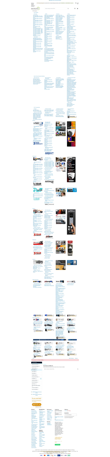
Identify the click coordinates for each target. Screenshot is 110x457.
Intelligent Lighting (59, 347)
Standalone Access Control (37, 113)
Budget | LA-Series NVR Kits (38, 175)
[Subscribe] (78, 415)
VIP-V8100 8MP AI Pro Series (37, 20)
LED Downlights (47, 345)
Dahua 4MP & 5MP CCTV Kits (72, 42)
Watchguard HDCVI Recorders (38, 48)
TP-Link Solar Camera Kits (37, 197)
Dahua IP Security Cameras (71, 15)
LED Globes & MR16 (70, 346)
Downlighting (58, 84)
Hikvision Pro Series (59, 27)
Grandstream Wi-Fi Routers (71, 79)
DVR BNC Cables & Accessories (48, 112)
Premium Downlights (59, 87)
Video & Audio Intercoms (33, 429)
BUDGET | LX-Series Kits (38, 132)
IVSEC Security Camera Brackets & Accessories (48, 45)
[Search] (68, 8)
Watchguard (36, 36)
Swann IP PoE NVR (70, 66)
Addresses (49, 414)
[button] (55, 11)
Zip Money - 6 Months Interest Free (41, 422)
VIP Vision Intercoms (36, 79)
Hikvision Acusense (59, 19)
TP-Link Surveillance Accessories (47, 59)
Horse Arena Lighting (36, 349)
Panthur (69, 453)
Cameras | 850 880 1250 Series (49, 128)
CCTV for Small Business (41, 436)
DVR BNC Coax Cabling (49, 321)
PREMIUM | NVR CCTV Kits (37, 162)
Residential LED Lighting (60, 78)
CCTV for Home (42, 434)
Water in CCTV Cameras (41, 446)
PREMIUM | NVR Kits (37, 214)
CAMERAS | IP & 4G (48, 192)
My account (49, 413)
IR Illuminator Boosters (60, 111)
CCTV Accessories (37, 107)
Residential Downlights (59, 85)
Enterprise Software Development (49, 424)
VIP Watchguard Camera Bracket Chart (42, 427)
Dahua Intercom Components (49, 232)
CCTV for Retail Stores (42, 438)
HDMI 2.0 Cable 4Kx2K (37, 115)
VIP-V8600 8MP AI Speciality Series (34, 427)
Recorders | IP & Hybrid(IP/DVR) (47, 122)
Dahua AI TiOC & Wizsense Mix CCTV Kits (71, 51)
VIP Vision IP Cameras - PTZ (37, 33)
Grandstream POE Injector (71, 84)
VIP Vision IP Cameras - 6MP (37, 30)
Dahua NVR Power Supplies (71, 40)
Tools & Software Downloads (48, 178)
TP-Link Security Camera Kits (49, 52)
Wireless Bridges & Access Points (49, 200)
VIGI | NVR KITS (36, 192)
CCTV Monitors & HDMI (60, 329)
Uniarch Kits (58, 38)
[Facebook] (64, 410)
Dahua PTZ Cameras (70, 24)
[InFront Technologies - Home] (35, 8)
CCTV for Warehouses (41, 440)
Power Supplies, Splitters (48, 323)
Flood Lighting (58, 81)
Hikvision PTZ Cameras (59, 21)
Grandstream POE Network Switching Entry (71, 88)
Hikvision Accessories (59, 32)
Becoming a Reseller (41, 417)
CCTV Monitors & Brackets (37, 119)
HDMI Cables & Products (37, 114)
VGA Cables (35, 118)
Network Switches (70, 105)
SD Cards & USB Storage (37, 110)
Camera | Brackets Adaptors (48, 268)
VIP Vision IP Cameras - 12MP (38, 32)
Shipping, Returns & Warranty (42, 412)
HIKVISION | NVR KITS (37, 245)
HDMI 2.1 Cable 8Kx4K (59, 331)
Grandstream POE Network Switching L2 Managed (71, 92)
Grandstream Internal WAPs (71, 83)
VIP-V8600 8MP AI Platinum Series (34, 425)
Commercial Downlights (59, 86)
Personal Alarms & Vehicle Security (60, 114)
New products (33, 410)
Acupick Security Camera (71, 26)
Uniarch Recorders (59, 37)
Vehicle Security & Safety (60, 116)
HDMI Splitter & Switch (37, 117)
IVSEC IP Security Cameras (48, 27)
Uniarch (57, 35)
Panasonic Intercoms (36, 81)
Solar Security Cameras (49, 167)
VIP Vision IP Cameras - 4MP (37, 29)
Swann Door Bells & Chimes (71, 63)
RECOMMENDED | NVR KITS (37, 127)
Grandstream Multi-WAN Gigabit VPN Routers (71, 81)
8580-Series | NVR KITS (38, 265)
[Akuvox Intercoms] (60, 281)
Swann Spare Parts (70, 65)
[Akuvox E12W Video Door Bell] (61, 315)
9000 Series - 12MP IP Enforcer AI (70, 62)
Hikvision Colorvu (58, 20)
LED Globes (69, 345)
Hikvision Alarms (47, 89)
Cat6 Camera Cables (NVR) (48, 110)
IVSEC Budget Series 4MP (37, 133)
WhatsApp (58, 444)
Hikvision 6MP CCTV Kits (37, 246)
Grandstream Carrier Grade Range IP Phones (71, 101)
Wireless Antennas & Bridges (37, 327)
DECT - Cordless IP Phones (71, 99)
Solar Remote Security (36, 35)
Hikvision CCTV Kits (59, 15)
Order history (49, 415)
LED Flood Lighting (37, 353)
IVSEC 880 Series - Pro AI (37, 130)
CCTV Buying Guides (41, 433)
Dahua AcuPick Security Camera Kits (71, 52)
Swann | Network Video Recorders (49, 261)
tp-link (46, 47)
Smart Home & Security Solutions (39, 76)
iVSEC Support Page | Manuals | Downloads (48, 150)
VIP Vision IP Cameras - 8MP (37, 31)
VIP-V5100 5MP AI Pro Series (37, 164)
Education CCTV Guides (42, 444)
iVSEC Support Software (48, 149)
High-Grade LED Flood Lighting (37, 345)
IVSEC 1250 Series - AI (48, 22)
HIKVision (33, 433)
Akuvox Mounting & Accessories (59, 298)
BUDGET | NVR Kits (37, 227)
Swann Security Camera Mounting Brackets (71, 69)
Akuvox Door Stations (59, 285)
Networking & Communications (34, 440)
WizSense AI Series (47, 217)
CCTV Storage (70, 321)
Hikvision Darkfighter (59, 18)
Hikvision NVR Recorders (60, 31)
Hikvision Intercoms (59, 33)
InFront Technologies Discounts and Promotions (33, 416)
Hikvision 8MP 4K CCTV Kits (60, 16)
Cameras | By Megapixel (49, 137)
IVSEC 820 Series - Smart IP (49, 20)
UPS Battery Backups (59, 108)
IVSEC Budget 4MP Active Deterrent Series (48, 17)
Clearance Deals (34, 411)
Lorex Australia (33, 437)
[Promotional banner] (72, 116)
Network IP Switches (71, 327)
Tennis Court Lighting (36, 348)
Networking (69, 102)
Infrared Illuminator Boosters (60, 112)
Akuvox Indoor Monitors (60, 290)
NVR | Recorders (47, 157)
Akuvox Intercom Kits (59, 299)
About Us (40, 410)
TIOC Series (69, 25)
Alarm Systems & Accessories (48, 78)
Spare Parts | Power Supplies (48, 275)
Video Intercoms (36, 77)
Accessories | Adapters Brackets (37, 138)
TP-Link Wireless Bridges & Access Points (48, 61)
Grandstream (71, 77)
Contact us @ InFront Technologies (49, 419)
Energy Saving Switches (36, 376)
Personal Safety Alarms (59, 115)
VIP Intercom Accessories (48, 173)
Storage (35, 108)
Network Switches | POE (49, 233)
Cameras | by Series (48, 213)
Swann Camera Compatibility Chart (41, 424)
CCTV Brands (36, 12)
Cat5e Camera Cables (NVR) (37, 322)
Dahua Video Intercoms (37, 80)
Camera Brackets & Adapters (71, 109)
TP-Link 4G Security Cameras (49, 50)
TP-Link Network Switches (48, 57)
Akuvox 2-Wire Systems (59, 296)
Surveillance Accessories (33, 445)
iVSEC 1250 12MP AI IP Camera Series (48, 33)
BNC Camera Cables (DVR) (48, 114)
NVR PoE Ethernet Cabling (38, 321)
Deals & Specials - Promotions (34, 413)
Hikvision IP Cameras (59, 17)
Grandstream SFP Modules (71, 95)
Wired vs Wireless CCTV (42, 442)
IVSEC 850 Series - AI (47, 21)
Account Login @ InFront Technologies (50, 411)
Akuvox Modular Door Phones (60, 288)
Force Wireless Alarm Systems (49, 83)
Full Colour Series (70, 28)
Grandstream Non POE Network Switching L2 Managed (70, 90)
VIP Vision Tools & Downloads (49, 179)
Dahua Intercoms (48, 283)
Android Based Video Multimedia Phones (70, 98)
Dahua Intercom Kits (47, 231)
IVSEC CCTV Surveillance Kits (49, 15)
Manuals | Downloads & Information (49, 148)
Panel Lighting (58, 83)
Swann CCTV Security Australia (34, 431)
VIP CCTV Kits (35, 15)
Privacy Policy (41, 415)
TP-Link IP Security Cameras (49, 48)
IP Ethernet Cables (48, 108)
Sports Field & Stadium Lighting (36, 385)
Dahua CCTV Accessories (71, 34)
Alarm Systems (47, 256)
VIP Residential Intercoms (48, 171)
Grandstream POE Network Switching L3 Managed (71, 94)
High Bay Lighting (58, 80)
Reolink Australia (34, 438)
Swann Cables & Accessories (71, 64)
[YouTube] (70, 410)
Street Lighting (58, 82)
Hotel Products (33, 447)
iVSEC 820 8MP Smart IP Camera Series (48, 28)
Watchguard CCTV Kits (37, 38)
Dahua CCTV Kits (70, 41)
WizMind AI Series (70, 27)
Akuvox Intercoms (59, 283)
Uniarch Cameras (58, 36)
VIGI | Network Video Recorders (48, 189)
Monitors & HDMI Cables (38, 112)
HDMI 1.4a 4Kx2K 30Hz (37, 116)
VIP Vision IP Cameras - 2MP (37, 28)
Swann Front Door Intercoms (48, 272)
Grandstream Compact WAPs (71, 82)
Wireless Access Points (70, 104)
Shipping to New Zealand (42, 419)
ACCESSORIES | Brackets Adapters (38, 179)
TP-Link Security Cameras (48, 49)
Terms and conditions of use (42, 414)
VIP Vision (33, 432)
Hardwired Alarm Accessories (49, 86)
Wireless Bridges (69, 103)
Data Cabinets (69, 106)
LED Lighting (58, 77)
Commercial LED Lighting (60, 79)
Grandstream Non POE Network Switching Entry (71, 86)
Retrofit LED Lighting (70, 347)
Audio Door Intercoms (36, 83)
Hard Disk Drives (69, 322)
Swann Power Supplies (70, 70)
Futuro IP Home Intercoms (37, 82)
